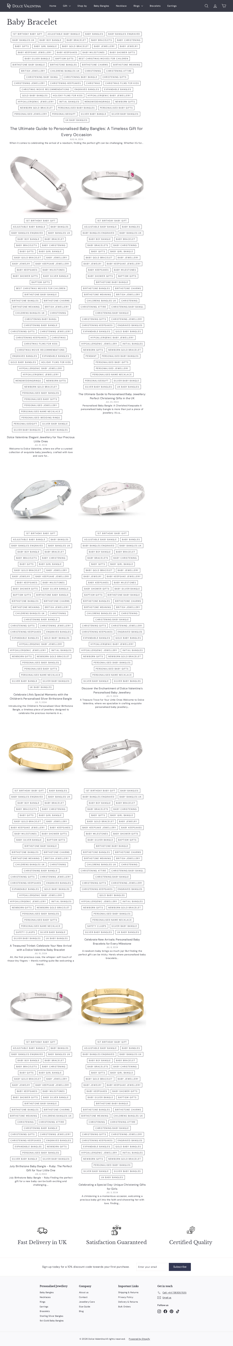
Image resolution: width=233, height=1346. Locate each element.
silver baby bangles (125, 114)
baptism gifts (64, 58)
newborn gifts (125, 101)
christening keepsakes (65, 83)
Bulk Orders (124, 1306)
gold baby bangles (35, 95)
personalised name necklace (41, 411)
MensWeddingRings (97, 101)
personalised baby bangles (76, 108)
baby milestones (94, 52)
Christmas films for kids (122, 83)
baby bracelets (101, 40)
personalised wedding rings (40, 417)
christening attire (119, 71)
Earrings (172, 5)
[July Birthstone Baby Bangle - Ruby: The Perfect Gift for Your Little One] (41, 1007)
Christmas (93, 83)
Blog (81, 1311)
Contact (83, 1297)
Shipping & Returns (128, 1292)
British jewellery (33, 71)
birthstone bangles (63, 64)
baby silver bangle (37, 58)
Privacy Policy (125, 1297)
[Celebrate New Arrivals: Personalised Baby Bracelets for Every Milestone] (112, 756)
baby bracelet (76, 40)
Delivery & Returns (128, 1301)
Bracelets (155, 5)
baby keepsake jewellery (35, 52)
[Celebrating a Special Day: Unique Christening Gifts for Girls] (112, 1007)
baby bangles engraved (124, 34)
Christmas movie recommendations (45, 89)
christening (93, 71)
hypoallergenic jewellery (36, 101)
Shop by (82, 5)
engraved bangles (87, 89)
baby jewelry (129, 46)
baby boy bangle (51, 40)
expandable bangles (117, 89)
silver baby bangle (93, 114)
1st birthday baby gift (27, 34)
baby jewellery (104, 46)
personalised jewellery (30, 114)
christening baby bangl (42, 77)
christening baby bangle (80, 77)
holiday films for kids (68, 95)
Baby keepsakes (67, 52)
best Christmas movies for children (103, 58)
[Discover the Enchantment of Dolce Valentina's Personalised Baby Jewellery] (112, 499)
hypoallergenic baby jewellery (109, 95)
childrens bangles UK (65, 71)
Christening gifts (115, 77)
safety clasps (25, 932)
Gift (65, 5)
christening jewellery (29, 83)
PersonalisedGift (64, 114)
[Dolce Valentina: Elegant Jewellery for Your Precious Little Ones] (41, 186)
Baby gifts (22, 46)
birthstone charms (95, 64)
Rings (137, 5)
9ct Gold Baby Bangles (52, 1320)
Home (52, 5)
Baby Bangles (101, 5)
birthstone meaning (126, 64)
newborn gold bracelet (36, 108)
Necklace (121, 5)
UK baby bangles (76, 120)
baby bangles (94, 34)
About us (84, 1292)
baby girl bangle (45, 46)
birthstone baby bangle (29, 64)
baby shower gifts (122, 52)
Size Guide (84, 1306)
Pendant (91, 356)
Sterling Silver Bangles (51, 1316)
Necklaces (45, 1297)
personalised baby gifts (116, 108)
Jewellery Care (87, 1301)
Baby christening (129, 40)
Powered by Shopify (139, 1338)
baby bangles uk (23, 40)
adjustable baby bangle (64, 34)
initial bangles (69, 101)
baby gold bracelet (75, 46)
